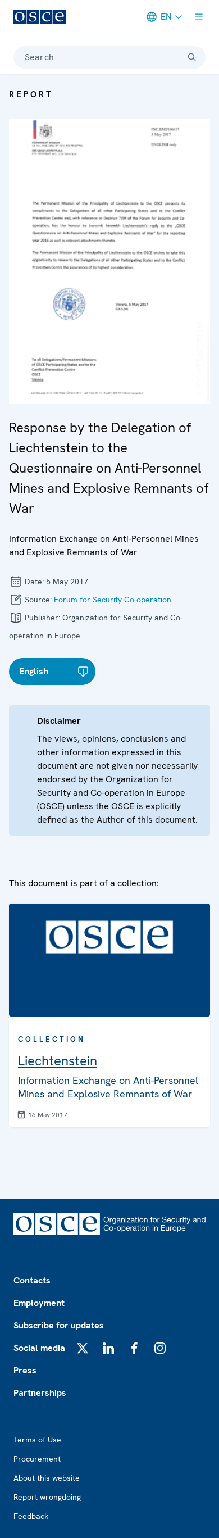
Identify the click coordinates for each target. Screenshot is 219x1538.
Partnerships (39, 1393)
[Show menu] (199, 17)
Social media (39, 1348)
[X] (82, 1348)
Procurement (37, 1459)
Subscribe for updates (58, 1325)
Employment (39, 1303)
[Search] (192, 57)
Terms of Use (37, 1440)
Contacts (32, 1280)
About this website (46, 1478)
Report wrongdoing (47, 1497)
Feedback (30, 1516)
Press (24, 1370)
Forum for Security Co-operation (112, 600)
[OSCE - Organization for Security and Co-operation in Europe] (39, 17)
